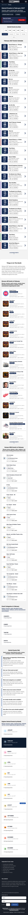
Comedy (23, 34)
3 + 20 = (3, 904)
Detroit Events (4, 4)
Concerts (11, 34)
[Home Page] (14, 2)
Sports (14, 37)
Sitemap (11, 912)
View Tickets (25, 45)
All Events (5, 34)
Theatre (17, 34)
